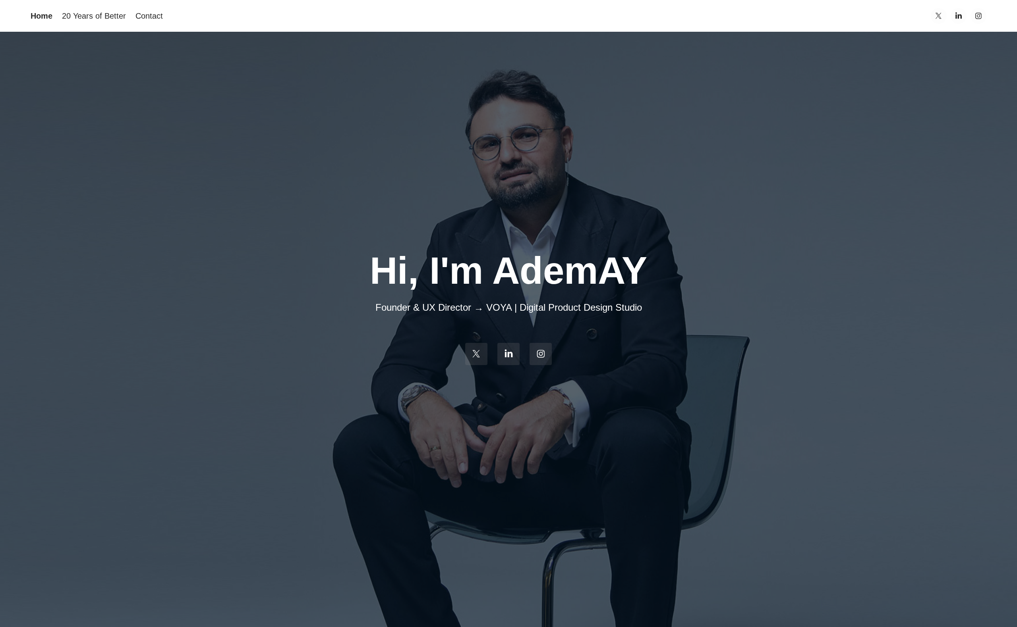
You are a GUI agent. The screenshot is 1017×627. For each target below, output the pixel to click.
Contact (149, 16)
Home (41, 16)
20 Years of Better (94, 16)
